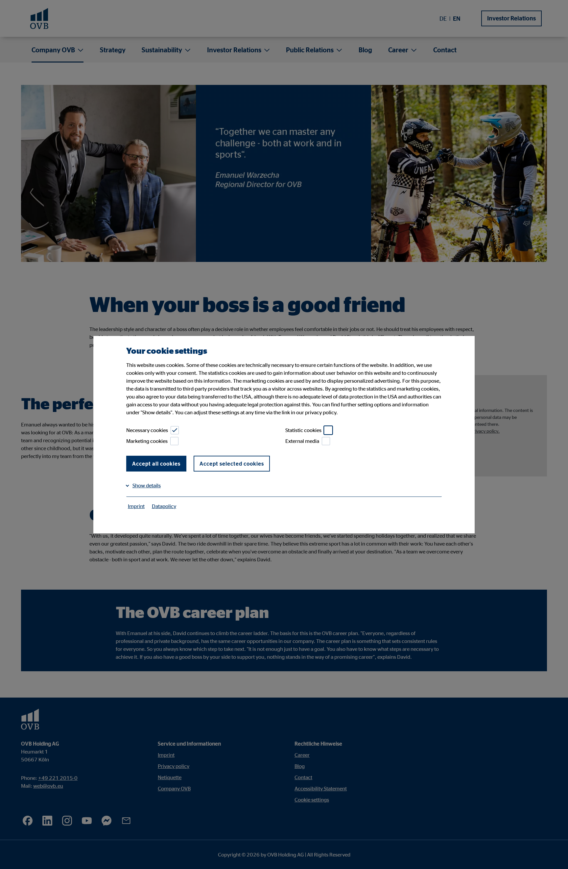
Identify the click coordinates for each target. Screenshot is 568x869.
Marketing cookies (147, 441)
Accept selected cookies (232, 464)
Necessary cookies (147, 430)
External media (302, 441)
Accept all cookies (156, 464)
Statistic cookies (303, 430)
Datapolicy (164, 506)
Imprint (136, 506)
